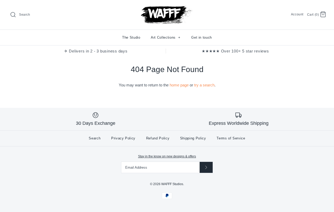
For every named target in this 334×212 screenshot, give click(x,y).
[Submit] (206, 167)
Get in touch (201, 37)
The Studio (131, 37)
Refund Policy (157, 138)
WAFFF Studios (172, 184)
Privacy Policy (123, 138)
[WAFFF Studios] (167, 8)
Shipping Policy (193, 138)
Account (297, 14)
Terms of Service (231, 138)
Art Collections (166, 37)
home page (179, 85)
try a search (204, 85)
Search (94, 138)
